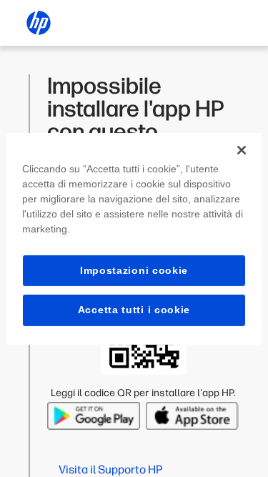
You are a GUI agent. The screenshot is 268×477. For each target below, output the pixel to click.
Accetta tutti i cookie (134, 309)
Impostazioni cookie (134, 269)
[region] (133, 238)
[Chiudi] (241, 149)
